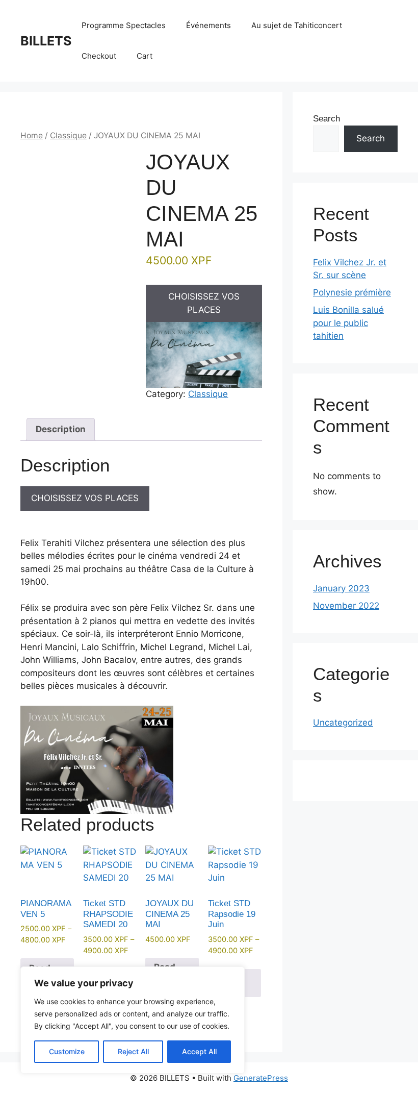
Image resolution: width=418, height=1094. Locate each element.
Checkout (99, 56)
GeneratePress (260, 1078)
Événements (208, 25)
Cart (144, 56)
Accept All (199, 1051)
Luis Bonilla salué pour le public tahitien (348, 323)
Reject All (133, 1051)
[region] (132, 1020)
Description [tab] (61, 429)
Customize (67, 1051)
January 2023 (341, 588)
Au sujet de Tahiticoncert (296, 25)
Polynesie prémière (352, 292)
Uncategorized (343, 722)
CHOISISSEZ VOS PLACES (204, 303)
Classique (68, 135)
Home (31, 135)
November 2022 (346, 606)
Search (326, 118)
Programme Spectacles (124, 25)
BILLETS (45, 40)
